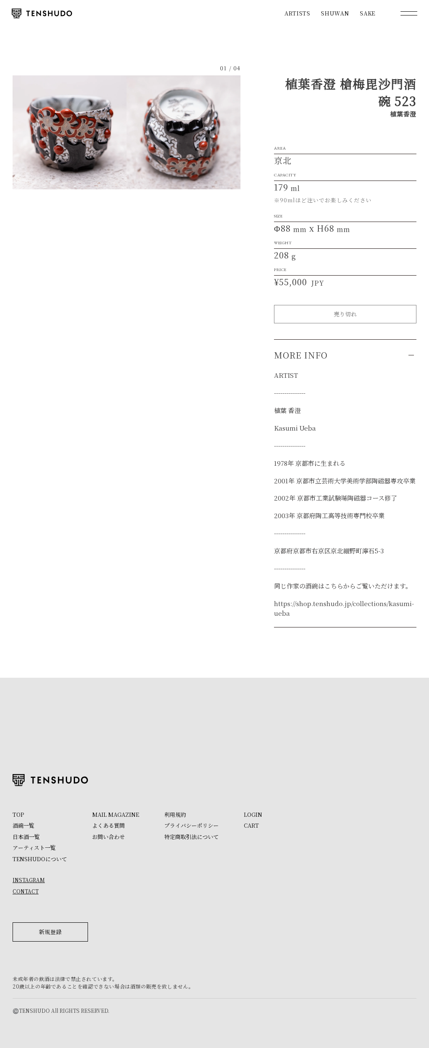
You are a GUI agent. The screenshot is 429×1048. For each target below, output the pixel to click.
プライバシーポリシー (191, 825)
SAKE (367, 13)
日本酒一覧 (26, 837)
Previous (70, 132)
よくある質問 (108, 825)
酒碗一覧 (23, 825)
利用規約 (175, 814)
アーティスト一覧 (34, 848)
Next (183, 132)
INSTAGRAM (29, 879)
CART (251, 825)
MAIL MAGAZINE (115, 814)
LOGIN (253, 814)
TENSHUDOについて (40, 859)
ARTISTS (297, 13)
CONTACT (26, 891)
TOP (18, 814)
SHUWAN (335, 13)
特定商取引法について (191, 837)
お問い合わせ (108, 837)
